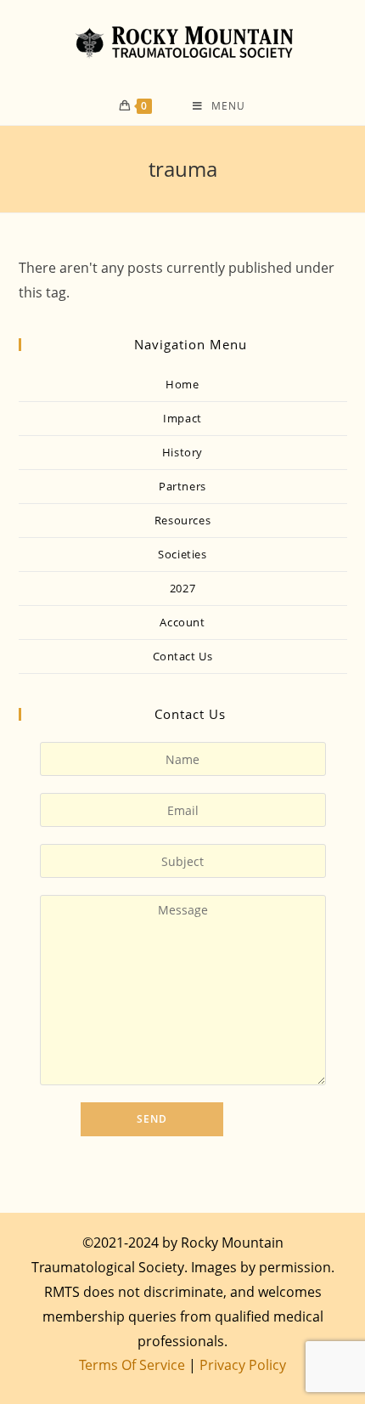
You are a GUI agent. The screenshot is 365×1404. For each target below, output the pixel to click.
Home (182, 384)
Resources (182, 520)
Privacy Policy (242, 1365)
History (182, 452)
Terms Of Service (132, 1365)
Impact (182, 418)
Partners (182, 486)
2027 (182, 588)
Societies (182, 554)
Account (182, 622)
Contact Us (183, 656)
